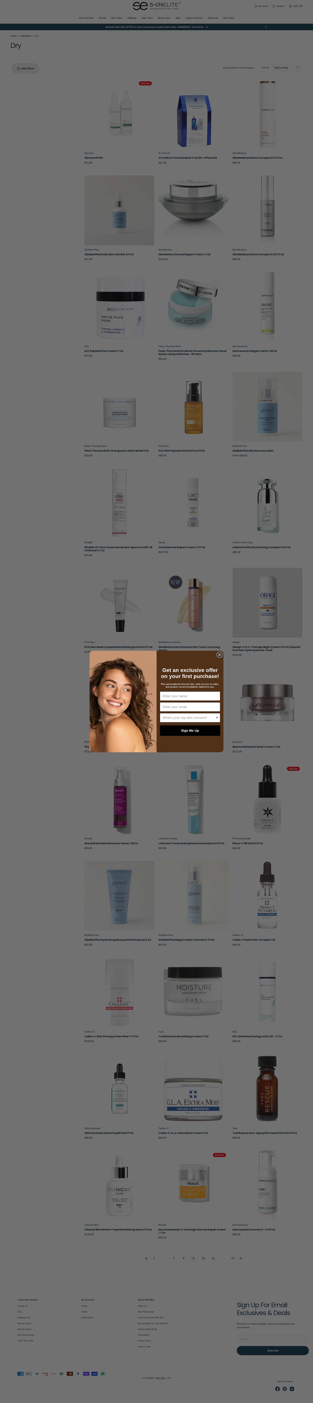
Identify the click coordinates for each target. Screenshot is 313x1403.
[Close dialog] (219, 654)
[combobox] (189, 717)
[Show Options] (217, 717)
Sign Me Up (190, 730)
